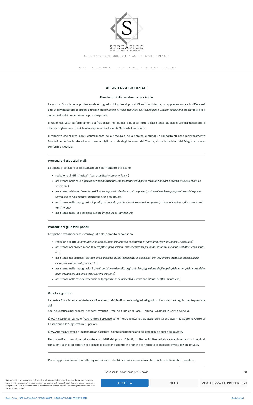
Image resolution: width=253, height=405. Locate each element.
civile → (161, 360)
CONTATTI (168, 67)
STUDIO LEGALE (101, 67)
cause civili (54, 115)
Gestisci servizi (238, 398)
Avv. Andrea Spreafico (98, 318)
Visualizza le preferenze (224, 383)
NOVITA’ (151, 67)
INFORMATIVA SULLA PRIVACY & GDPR (35, 398)
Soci (50, 310)
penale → (189, 360)
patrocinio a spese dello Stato (163, 331)
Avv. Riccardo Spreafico (64, 318)
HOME (82, 67)
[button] (245, 372)
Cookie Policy (11, 398)
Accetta (124, 383)
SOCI (119, 67)
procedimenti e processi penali (88, 115)
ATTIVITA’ (134, 67)
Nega (174, 383)
